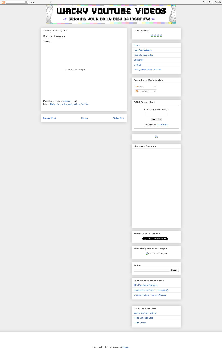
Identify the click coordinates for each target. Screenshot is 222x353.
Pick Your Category (143, 50)
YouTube (85, 104)
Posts (140, 86)
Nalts (52, 104)
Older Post (118, 118)
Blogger (126, 347)
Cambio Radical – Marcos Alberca (150, 295)
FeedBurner (162, 124)
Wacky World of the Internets (147, 69)
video (64, 104)
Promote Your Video (143, 55)
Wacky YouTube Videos (145, 313)
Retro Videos (140, 323)
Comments (143, 91)
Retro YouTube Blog (143, 318)
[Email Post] (75, 101)
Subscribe (138, 60)
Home (84, 118)
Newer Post (49, 118)
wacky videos (74, 104)
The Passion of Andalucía (146, 285)
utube (58, 104)
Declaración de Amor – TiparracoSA (151, 290)
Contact (137, 65)
